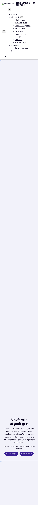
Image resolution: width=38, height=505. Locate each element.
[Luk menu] (9, 9)
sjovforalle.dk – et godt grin (25, 4)
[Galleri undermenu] (17, 45)
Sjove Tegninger (11, 453)
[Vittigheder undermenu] (21, 17)
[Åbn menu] (4, 31)
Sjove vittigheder (26, 453)
